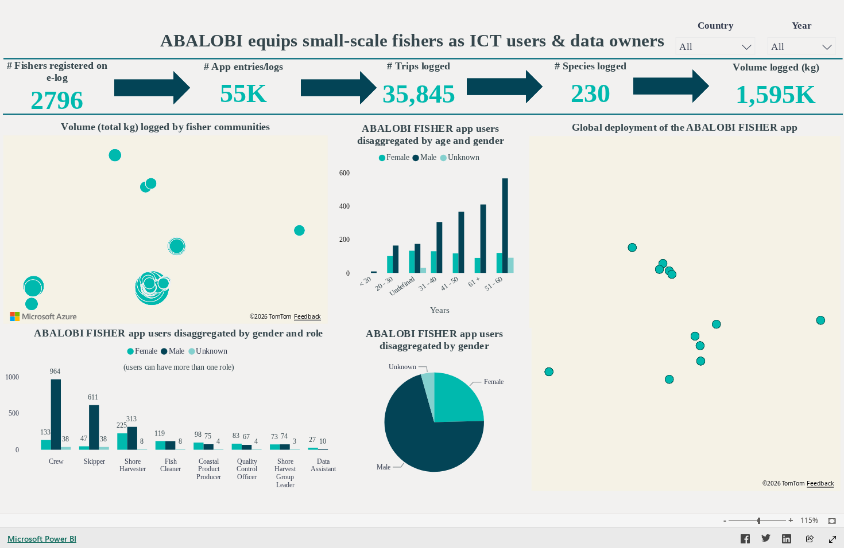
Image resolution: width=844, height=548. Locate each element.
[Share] (809, 540)
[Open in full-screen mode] (832, 539)
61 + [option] (474, 281)
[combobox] (715, 45)
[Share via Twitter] (766, 540)
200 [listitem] (344, 240)
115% (809, 520)
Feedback (307, 316)
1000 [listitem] (12, 377)
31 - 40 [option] (427, 283)
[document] (412, 43)
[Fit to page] (829, 521)
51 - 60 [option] (493, 283)
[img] (423, 59)
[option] (390, 264)
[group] (715, 39)
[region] (422, 257)
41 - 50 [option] (449, 283)
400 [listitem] (344, 206)
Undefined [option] (402, 286)
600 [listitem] (344, 173)
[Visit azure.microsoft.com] (43, 316)
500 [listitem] (14, 413)
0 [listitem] (348, 273)
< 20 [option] (364, 281)
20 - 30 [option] (384, 283)
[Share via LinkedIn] (786, 540)
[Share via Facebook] (745, 540)
